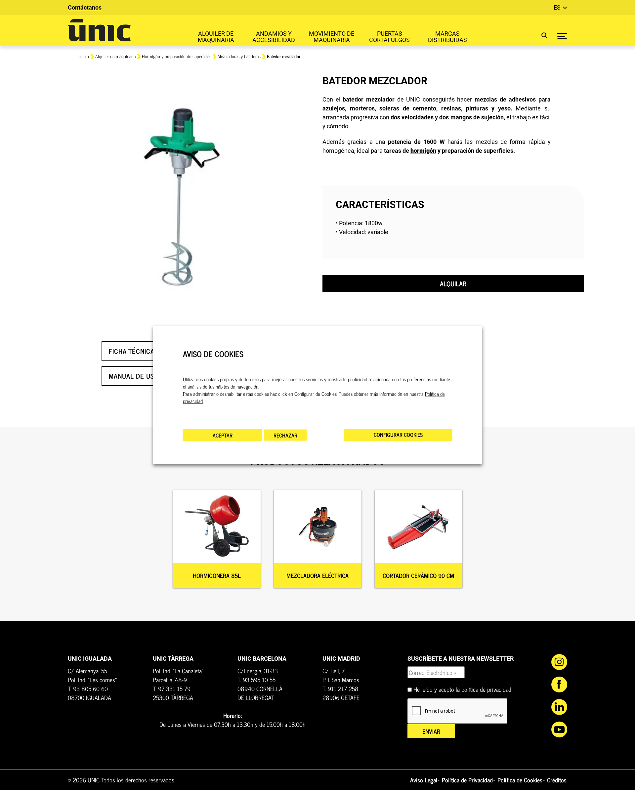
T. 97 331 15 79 (171, 688)
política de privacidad (486, 689)
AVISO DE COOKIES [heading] (213, 353)
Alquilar (453, 283)
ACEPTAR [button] (223, 435)
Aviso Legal (423, 780)
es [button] (558, 7)
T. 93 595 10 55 (256, 680)
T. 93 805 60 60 (88, 688)
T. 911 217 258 (340, 688)
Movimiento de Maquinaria (331, 36)
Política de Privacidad (467, 780)
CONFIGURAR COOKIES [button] (398, 434)
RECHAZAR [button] (285, 435)
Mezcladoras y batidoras (239, 56)
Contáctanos (85, 7)
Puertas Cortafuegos (389, 36)
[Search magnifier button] (540, 35)
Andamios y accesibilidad (273, 36)
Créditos (557, 780)
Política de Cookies (519, 780)
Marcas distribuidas (447, 36)
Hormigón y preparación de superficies (176, 56)
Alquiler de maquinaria (216, 36)
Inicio (84, 56)
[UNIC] (99, 30)
